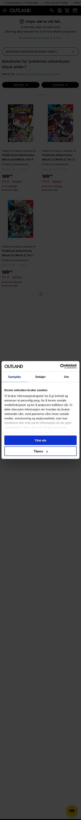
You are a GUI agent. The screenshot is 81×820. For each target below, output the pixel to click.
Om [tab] (66, 376)
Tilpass (38, 451)
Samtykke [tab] (14, 376)
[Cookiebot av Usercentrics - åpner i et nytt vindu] (60, 366)
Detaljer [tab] (40, 376)
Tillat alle (40, 440)
